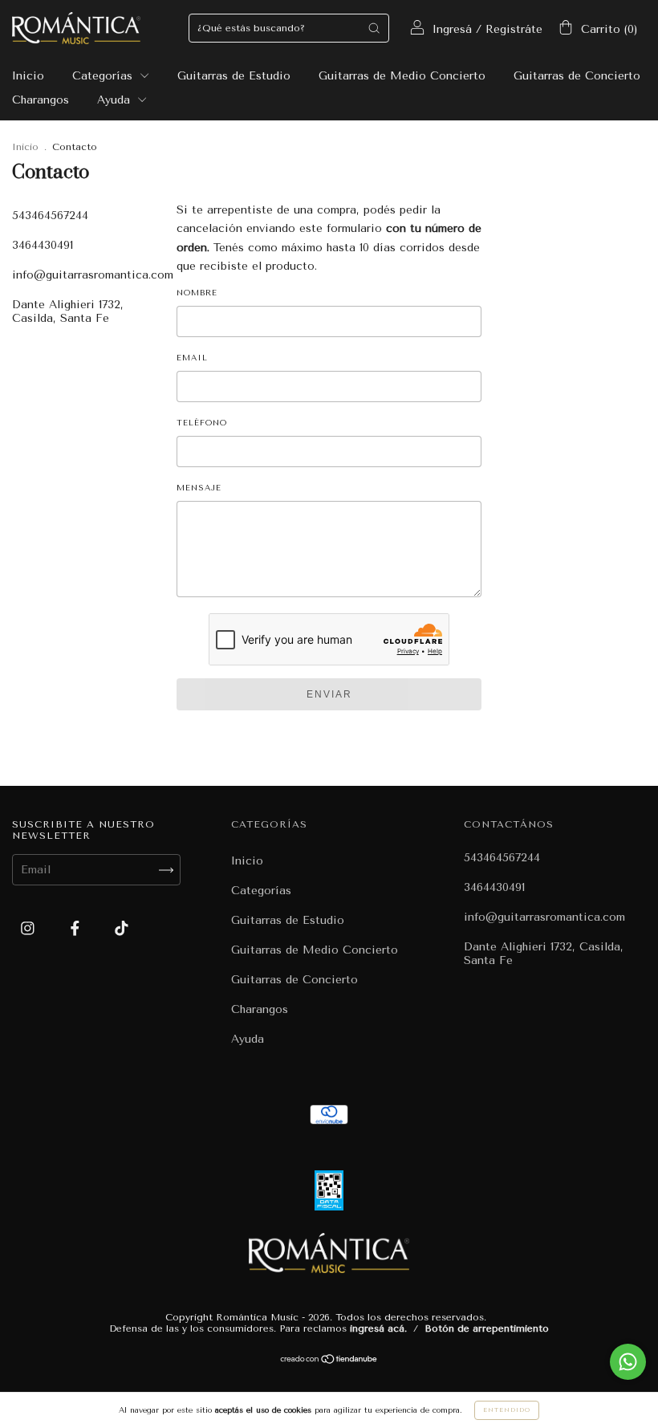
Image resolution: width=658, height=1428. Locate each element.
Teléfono (202, 423)
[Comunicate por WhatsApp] (628, 1362)
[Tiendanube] (329, 1361)
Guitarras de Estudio (233, 76)
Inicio (28, 76)
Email (192, 358)
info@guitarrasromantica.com (92, 275)
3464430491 (42, 245)
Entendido (506, 1410)
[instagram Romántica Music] (29, 929)
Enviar (329, 694)
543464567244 (50, 215)
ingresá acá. (378, 1328)
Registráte (513, 29)
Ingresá (452, 29)
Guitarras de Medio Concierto (402, 76)
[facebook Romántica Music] (77, 929)
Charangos (40, 100)
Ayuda (115, 100)
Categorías (104, 76)
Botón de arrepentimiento (486, 1328)
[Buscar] (374, 28)
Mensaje (199, 488)
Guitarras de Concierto (577, 76)
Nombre (197, 293)
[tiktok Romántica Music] (121, 929)
